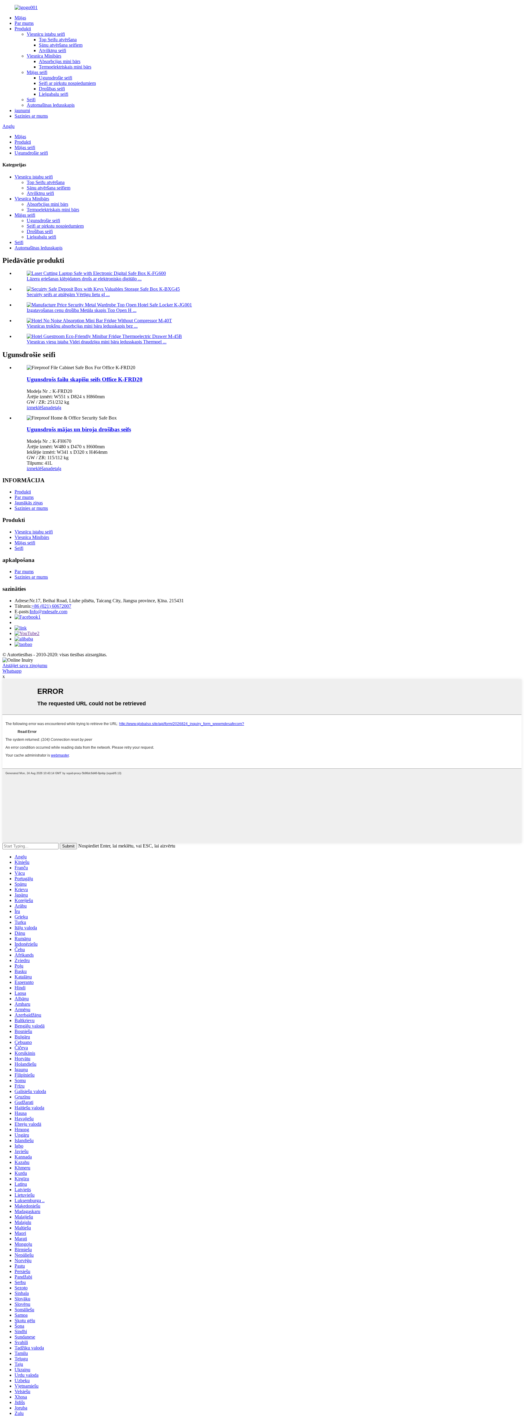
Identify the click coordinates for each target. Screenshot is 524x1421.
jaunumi (22, 110)
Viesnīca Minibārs (44, 56)
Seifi (31, 99)
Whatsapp (12, 671)
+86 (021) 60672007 (51, 606)
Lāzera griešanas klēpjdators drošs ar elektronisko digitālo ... (84, 278)
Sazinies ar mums (31, 116)
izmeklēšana (38, 407)
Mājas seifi (37, 72)
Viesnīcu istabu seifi (46, 34)
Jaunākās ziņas (29, 502)
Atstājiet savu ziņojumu (24, 665)
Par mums (24, 23)
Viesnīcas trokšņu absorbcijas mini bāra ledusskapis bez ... (82, 326)
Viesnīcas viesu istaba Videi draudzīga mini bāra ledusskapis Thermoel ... (96, 341)
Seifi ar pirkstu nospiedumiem (67, 83)
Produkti (23, 28)
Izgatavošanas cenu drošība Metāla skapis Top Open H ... (81, 310)
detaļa (55, 407)
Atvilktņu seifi (52, 50)
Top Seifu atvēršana (58, 39)
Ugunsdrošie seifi (55, 77)
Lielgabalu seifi (53, 94)
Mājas (20, 17)
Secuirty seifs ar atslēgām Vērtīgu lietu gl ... (68, 294)
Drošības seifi (52, 88)
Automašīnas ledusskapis (51, 105)
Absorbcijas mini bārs (59, 61)
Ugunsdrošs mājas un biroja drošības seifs (79, 429)
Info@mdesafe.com (48, 611)
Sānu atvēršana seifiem (60, 45)
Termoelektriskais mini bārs (65, 66)
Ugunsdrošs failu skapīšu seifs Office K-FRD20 (85, 379)
